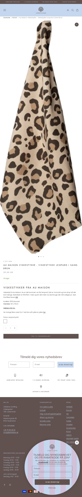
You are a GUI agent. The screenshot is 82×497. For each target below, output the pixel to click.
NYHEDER (69, 407)
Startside (6, 18)
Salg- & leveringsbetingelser (50, 414)
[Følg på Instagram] (10, 485)
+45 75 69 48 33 (9, 430)
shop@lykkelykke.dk (10, 432)
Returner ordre (45, 424)
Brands (69, 410)
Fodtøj (68, 421)
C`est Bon (7, 261)
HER (16, 297)
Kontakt (43, 410)
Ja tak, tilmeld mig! (65, 364)
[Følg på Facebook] (4, 485)
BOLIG (14, 18)
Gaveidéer (70, 417)
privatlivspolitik (43, 462)
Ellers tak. (52, 488)
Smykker (69, 424)
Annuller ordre (45, 421)
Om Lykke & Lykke (46, 407)
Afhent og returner (47, 417)
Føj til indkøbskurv (41, 336)
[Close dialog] (77, 442)
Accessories (71, 428)
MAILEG (69, 435)
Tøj (67, 414)
